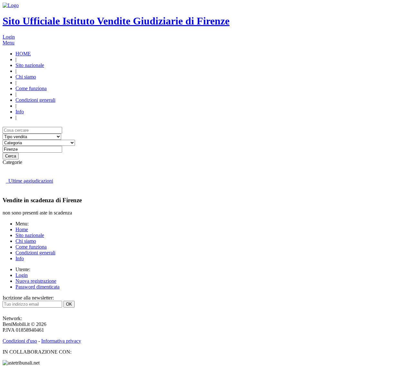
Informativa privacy (61, 341)
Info (19, 111)
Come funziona (31, 88)
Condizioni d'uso (20, 341)
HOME (23, 53)
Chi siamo (25, 77)
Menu (8, 42)
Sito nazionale (29, 65)
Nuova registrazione (35, 281)
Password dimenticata (37, 287)
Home (21, 229)
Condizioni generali (35, 100)
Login (9, 37)
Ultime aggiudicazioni (29, 181)
